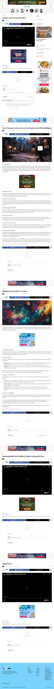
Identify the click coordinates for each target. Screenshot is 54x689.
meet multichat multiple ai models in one (27, 516)
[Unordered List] (15, 92)
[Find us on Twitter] (38, 19)
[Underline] (10, 92)
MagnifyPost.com (48, 676)
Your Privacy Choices (6, 683)
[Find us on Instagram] (40, 19)
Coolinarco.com (48, 668)
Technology (17, 409)
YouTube (6, 65)
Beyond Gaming (41, 52)
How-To (37, 675)
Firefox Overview (42, 45)
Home (3, 15)
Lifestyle (37, 668)
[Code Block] (18, 92)
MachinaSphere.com (48, 674)
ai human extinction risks (9, 68)
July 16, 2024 (14, 130)
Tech (5, 15)
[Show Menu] (2, 6)
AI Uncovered (6, 622)
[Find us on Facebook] (36, 19)
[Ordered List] (13, 92)
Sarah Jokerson (8, 130)
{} (20, 92)
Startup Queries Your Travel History (44, 48)
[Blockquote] (16, 92)
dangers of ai (29, 68)
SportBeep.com (47, 678)
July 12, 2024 (14, 20)
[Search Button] (51, 6)
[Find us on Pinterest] (42, 19)
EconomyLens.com (48, 675)
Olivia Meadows (8, 20)
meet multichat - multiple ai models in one (12, 516)
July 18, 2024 (14, 293)
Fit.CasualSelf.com (48, 671)
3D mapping (12, 409)
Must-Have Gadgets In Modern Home (41, 40)
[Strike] (12, 92)
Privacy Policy (30, 671)
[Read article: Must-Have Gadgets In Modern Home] (44, 32)
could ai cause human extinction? (20, 68)
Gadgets (37, 671)
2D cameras (7, 409)
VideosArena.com (48, 679)
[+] (22, 92)
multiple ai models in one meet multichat (43, 516)
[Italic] (9, 92)
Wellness (37, 672)
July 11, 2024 (14, 458)
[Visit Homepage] (26, 6)
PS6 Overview (41, 55)
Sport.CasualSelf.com (49, 672)
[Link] (19, 92)
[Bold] (7, 92)
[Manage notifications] (2, 681)
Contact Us (30, 672)
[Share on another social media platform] (33, 24)
